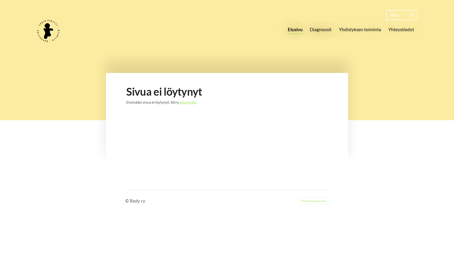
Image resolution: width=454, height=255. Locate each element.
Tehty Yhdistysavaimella (313, 201)
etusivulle (188, 102)
